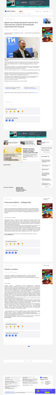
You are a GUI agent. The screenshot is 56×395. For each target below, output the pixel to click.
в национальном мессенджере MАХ (30, 88)
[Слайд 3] (21, 162)
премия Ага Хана (8, 101)
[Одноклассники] (9, 120)
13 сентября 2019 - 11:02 (7, 205)
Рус (36, 11)
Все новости (47, 186)
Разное (30, 361)
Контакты (28, 13)
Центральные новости (9, 19)
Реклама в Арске (22, 13)
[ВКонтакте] (6, 120)
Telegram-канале (9, 88)
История (16, 13)
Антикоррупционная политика (9, 391)
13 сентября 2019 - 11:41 (7, 29)
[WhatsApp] (16, 253)
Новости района (8, 265)
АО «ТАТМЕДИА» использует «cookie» (10, 392)
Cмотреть (47, 392)
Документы (26, 361)
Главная (6, 13)
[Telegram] (13, 120)
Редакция (11, 13)
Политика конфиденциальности (10, 393)
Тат (40, 11)
